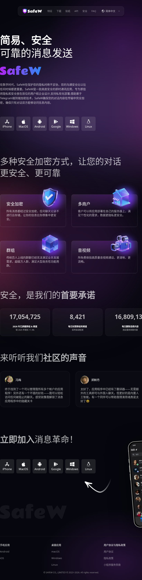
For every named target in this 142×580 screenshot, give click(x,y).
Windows (56, 558)
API (76, 11)
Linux (54, 564)
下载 (58, 11)
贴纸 (67, 11)
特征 (49, 11)
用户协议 (108, 551)
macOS (55, 551)
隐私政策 (108, 558)
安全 (84, 11)
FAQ (93, 11)
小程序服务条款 (112, 564)
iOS (2, 558)
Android (4, 551)
